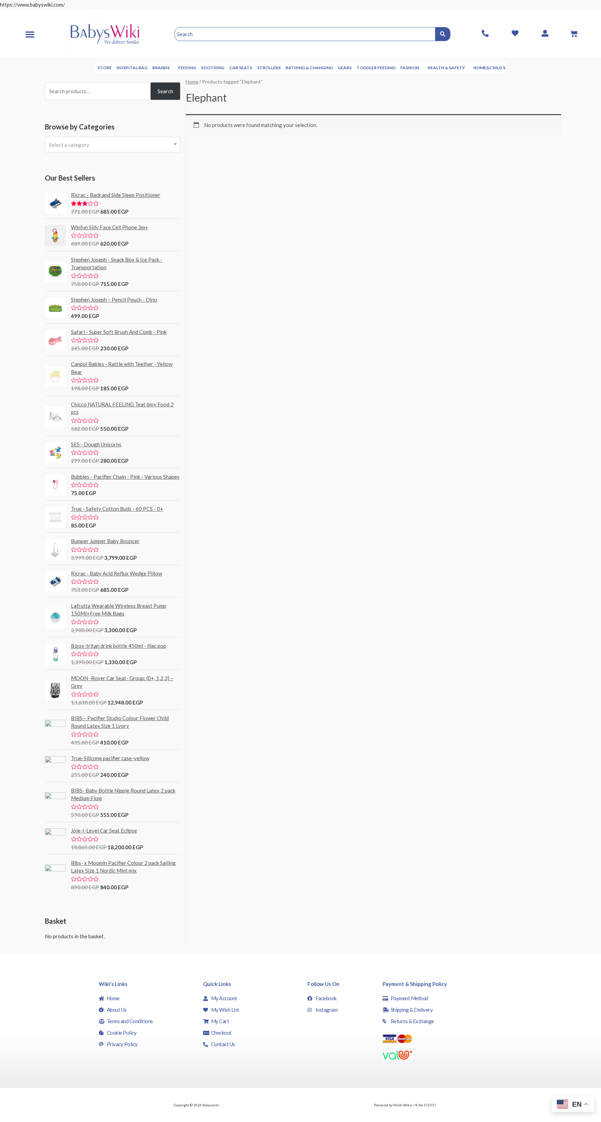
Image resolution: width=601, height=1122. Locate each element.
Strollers (269, 67)
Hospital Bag (132, 67)
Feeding (187, 67)
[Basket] (574, 33)
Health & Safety (446, 67)
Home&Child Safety (496, 67)
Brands (161, 67)
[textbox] (112, 144)
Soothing (212, 67)
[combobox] (112, 144)
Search (165, 91)
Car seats (240, 67)
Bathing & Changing (309, 67)
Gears (345, 67)
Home (192, 82)
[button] (30, 34)
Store (104, 67)
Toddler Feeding (375, 67)
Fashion (409, 67)
